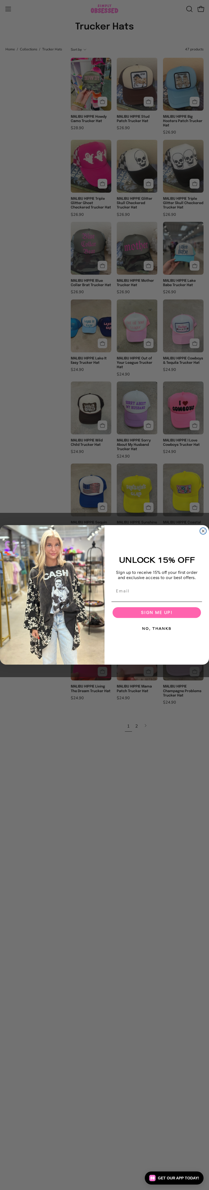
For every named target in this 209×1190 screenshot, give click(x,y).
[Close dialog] (203, 531)
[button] (174, 1178)
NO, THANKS (156, 629)
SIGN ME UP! (157, 612)
